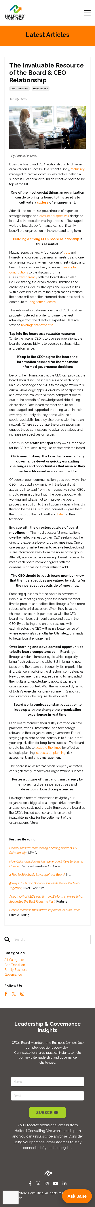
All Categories (14, 960)
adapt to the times (48, 747)
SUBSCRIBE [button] (47, 1112)
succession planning (51, 752)
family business (15, 969)
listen (60, 514)
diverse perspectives (54, 216)
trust (67, 252)
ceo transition (19, 88)
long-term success (42, 302)
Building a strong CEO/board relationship (46, 239)
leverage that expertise (37, 325)
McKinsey (78, 169)
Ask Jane (77, 1196)
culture (43, 202)
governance (40, 88)
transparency (27, 277)
